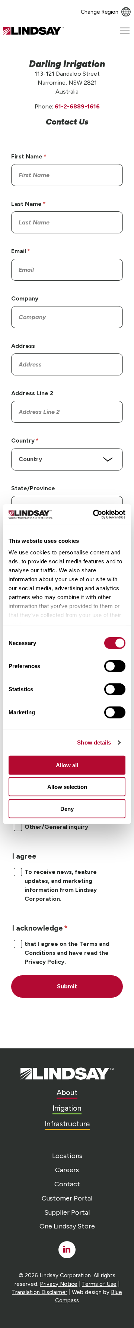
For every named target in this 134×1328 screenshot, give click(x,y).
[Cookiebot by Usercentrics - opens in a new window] (94, 514)
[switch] (114, 666)
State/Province (33, 488)
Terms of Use (99, 1284)
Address (23, 345)
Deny (67, 808)
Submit (67, 986)
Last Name (26, 203)
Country (23, 440)
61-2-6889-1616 (77, 106)
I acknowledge (37, 927)
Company (24, 298)
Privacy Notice (58, 1284)
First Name (26, 156)
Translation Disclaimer (39, 1292)
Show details (94, 742)
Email (18, 251)
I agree (24, 856)
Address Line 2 (32, 393)
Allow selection (67, 787)
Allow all (67, 765)
